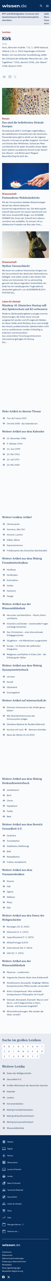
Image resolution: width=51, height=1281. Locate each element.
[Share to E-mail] (4, 76)
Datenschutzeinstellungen (13, 1258)
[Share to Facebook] (10, 76)
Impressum (7, 1252)
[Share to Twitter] (15, 76)
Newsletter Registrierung (12, 1271)
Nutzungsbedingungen (11, 1268)
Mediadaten (7, 1265)
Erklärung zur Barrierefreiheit (14, 1261)
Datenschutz (7, 1255)
